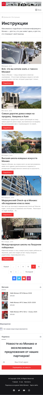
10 (28, 266)
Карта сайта (34, 385)
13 (11, 272)
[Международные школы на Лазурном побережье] (21, 229)
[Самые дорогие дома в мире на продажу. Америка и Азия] (21, 97)
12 (39, 266)
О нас (21, 382)
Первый (6, 266)
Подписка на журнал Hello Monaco (17, 385)
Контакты (27, 382)
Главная (15, 382)
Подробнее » (7, 83)
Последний (29, 272)
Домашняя (6, 17)
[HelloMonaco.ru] (21, 3)
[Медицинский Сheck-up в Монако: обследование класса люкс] (21, 185)
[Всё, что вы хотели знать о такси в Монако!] (21, 53)
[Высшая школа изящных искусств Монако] (21, 142)
